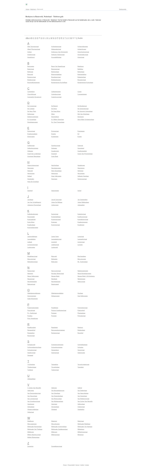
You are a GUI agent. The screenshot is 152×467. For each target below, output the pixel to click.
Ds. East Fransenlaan (57, 122)
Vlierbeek (54, 409)
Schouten (80, 347)
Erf (78, 134)
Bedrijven (33, 9)
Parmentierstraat (82, 308)
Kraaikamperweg (82, 222)
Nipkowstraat (31, 284)
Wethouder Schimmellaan (59, 426)
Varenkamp (30, 404)
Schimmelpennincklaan (34, 347)
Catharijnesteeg (56, 91)
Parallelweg (54, 308)
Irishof (79, 190)
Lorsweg (80, 244)
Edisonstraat (31, 131)
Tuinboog (30, 370)
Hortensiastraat (82, 179)
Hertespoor (54, 173)
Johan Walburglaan (83, 202)
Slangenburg (55, 350)
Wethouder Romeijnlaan (34, 426)
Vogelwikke (81, 409)
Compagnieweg (82, 94)
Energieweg (81, 131)
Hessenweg (81, 173)
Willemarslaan (55, 434)
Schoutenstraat (32, 350)
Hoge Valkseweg (56, 176)
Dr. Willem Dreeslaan (57, 119)
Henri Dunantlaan (56, 171)
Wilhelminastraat (82, 432)
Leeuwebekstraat (56, 239)
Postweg (53, 316)
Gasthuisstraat (55, 145)
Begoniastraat (55, 69)
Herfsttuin (80, 171)
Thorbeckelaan (31, 367)
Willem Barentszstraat (34, 434)
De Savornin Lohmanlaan (85, 111)
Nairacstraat (31, 271)
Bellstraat (30, 72)
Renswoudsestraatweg (58, 330)
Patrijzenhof (81, 310)
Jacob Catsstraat (56, 199)
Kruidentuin (81, 225)
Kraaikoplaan (31, 225)
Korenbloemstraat (83, 219)
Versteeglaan (55, 407)
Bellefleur (80, 69)
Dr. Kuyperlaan (31, 119)
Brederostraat (31, 80)
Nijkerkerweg (81, 279)
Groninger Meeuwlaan (33, 156)
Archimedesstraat (83, 54)
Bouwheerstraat (56, 77)
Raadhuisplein (31, 327)
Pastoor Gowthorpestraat (58, 310)
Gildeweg (30, 151)
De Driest (54, 108)
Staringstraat (55, 353)
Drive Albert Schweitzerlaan (86, 119)
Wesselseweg (55, 424)
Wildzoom (54, 432)
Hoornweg (54, 179)
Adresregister (122, 2)
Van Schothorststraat (33, 401)
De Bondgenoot (82, 106)
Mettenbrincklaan (32, 262)
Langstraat (81, 236)
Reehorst (80, 327)
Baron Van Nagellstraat (58, 66)
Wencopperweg (32, 424)
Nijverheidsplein (32, 281)
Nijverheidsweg (55, 281)
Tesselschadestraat (83, 364)
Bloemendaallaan (56, 74)
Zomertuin (30, 446)
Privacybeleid (71, 465)
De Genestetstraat (83, 108)
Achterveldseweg (83, 46)
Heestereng (81, 168)
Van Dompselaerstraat (34, 393)
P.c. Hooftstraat (32, 313)
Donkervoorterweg (32, 117)
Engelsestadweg (32, 134)
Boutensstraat (31, 77)
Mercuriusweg (82, 259)
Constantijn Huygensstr (34, 97)
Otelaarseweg (55, 296)
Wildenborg (81, 429)
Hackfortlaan (55, 165)
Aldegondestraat (56, 49)
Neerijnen (30, 273)
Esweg (80, 136)
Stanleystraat (31, 353)
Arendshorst (31, 57)
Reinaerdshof (31, 330)
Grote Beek (54, 156)
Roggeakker (31, 333)
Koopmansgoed (56, 219)
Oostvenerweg (31, 296)
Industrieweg (55, 190)
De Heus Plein (31, 111)
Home (27, 9)
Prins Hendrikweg (32, 318)
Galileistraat (31, 145)
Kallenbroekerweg (32, 214)
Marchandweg (82, 256)
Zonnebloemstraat (56, 446)
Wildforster (30, 432)
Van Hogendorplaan (57, 396)
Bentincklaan (55, 72)
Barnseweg (30, 66)
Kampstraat (54, 214)
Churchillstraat (31, 94)
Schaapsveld (31, 344)
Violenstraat (81, 407)
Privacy (65, 465)
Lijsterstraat (81, 242)
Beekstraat (30, 69)
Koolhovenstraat (82, 217)
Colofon (82, 465)
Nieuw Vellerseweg (33, 276)
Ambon (29, 52)
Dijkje (53, 114)
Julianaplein (81, 205)
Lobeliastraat (55, 244)
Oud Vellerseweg (83, 296)
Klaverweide (31, 217)
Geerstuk (80, 145)
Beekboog (81, 66)
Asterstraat (81, 57)
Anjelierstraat (31, 54)
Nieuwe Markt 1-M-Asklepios (86, 276)
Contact (87, 465)
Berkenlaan (81, 72)
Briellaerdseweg (56, 80)
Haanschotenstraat (33, 165)
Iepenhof (30, 190)
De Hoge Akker (55, 111)
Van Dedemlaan (82, 390)
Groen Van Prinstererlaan (85, 154)
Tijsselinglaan (55, 367)
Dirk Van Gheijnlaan (83, 114)
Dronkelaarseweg (32, 122)
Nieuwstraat (30, 279)
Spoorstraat (81, 350)
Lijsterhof (54, 242)
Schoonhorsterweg (56, 347)
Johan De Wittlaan (56, 202)
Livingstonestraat (32, 244)
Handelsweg (81, 165)
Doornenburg (55, 117)
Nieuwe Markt (55, 276)
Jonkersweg (54, 205)
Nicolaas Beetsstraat (57, 273)
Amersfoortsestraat (83, 52)
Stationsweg (81, 353)
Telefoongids (122, 9)
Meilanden (54, 259)
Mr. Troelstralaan (83, 262)
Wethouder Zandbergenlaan (59, 429)
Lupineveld (54, 247)
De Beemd (54, 106)
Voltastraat (30, 412)
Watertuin (54, 421)
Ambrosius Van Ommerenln (59, 52)
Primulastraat (82, 316)
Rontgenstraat (55, 333)
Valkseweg (30, 390)
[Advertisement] (62, 28)
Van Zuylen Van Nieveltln (85, 401)
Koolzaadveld (31, 219)
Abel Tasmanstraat (33, 46)
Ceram (79, 91)
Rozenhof (80, 333)
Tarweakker (54, 364)
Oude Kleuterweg (32, 298)
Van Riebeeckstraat (83, 399)
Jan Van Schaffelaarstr (34, 202)
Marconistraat (31, 259)
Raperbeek (54, 327)
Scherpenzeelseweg (57, 344)
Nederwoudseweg (83, 271)
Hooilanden (30, 179)
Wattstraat (81, 421)
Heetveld (30, 171)
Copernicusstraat (56, 97)
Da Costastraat (31, 106)
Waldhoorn (30, 421)
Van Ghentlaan (55, 393)
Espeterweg (54, 136)
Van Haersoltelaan (83, 393)
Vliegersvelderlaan (32, 409)
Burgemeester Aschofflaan (59, 82)
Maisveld (54, 256)
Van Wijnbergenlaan (57, 401)
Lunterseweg (31, 247)
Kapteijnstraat (82, 214)
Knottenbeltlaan (56, 217)
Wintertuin (81, 434)
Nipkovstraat (81, 281)
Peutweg (53, 313)
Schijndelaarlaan (82, 344)
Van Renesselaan (56, 399)
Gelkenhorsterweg (32, 148)
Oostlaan (80, 293)
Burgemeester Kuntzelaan (85, 82)
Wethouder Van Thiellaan (34, 429)
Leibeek (29, 242)
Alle (27, 38)
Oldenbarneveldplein (57, 293)
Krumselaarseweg (32, 227)
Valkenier (54, 388)
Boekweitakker (82, 74)
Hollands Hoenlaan (83, 176)
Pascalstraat (31, 310)
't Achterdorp (31, 364)
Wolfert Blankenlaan (33, 437)
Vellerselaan (81, 404)
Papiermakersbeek (33, 308)
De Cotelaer (30, 108)
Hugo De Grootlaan (33, 181)
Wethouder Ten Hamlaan (85, 426)
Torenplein (81, 367)
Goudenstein (55, 151)
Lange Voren (55, 236)
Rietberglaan (81, 330)
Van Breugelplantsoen (57, 390)
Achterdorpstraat (56, 46)
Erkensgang (31, 136)
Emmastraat (55, 131)
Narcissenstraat (56, 271)
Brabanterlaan (82, 77)
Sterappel (30, 355)
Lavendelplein (31, 239)
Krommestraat (55, 225)
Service (77, 465)
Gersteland (81, 148)
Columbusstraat (56, 94)
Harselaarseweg (56, 168)
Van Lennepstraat (32, 399)
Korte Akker (30, 222)
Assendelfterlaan (56, 57)
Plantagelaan (81, 313)
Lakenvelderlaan (32, 236)
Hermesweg (30, 173)
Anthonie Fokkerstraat (58, 54)
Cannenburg (31, 91)
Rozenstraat (31, 335)
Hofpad (29, 176)
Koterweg (54, 222)
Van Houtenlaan (82, 396)
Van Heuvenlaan (32, 396)
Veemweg (54, 404)
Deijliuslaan (30, 114)
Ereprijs (53, 134)
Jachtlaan (30, 199)
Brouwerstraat (82, 80)
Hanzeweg (30, 168)
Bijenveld (30, 74)
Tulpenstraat (55, 370)
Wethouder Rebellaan (84, 424)
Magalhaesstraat (32, 256)
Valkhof (80, 388)
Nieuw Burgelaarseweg (84, 273)
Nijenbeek (54, 279)
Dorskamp (81, 117)
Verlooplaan (30, 407)
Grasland (54, 154)
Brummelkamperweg (33, 82)
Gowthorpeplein (82, 151)
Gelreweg (54, 148)
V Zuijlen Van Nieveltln (34, 388)
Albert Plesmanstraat (33, 49)
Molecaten (54, 262)
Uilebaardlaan (31, 379)
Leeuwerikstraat (82, 239)
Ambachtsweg (82, 49)
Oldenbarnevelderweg (33, 293)
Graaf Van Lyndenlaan (34, 154)
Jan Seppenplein (82, 199)
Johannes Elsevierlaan (34, 205)
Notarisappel (55, 284)
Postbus (29, 316)
